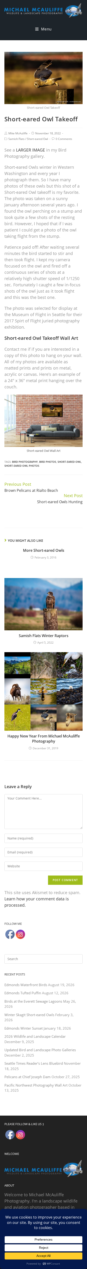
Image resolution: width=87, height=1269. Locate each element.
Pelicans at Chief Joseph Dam (27, 1076)
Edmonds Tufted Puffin (22, 993)
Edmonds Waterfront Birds (25, 984)
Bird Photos (47, 461)
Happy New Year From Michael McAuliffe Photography (43, 739)
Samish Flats (16, 139)
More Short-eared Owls (43, 550)
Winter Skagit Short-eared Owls (29, 1014)
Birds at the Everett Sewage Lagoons (33, 1001)
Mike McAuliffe (18, 133)
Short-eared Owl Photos (21, 465)
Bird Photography (25, 461)
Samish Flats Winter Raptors (43, 635)
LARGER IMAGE (30, 150)
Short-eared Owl (37, 139)
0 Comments (64, 139)
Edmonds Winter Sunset (23, 1028)
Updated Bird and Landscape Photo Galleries (40, 1050)
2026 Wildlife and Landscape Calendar (35, 1036)
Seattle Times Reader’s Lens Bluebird (33, 1063)
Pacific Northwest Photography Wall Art (36, 1085)
